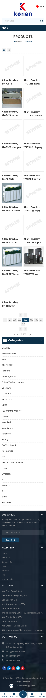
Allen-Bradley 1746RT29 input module (32, 240)
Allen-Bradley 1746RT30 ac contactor (10, 240)
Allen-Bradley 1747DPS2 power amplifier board (33, 113)
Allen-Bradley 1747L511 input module (32, 82)
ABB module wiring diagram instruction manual (22, 630)
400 (36, 320)
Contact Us (7, 562)
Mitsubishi (7, 422)
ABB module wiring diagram (14, 595)
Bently (5, 439)
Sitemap (5, 570)
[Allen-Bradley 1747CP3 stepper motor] (12, 129)
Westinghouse (9, 376)
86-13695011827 (13, 656)
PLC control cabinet (12, 411)
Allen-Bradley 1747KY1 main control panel (10, 113)
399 (31, 320)
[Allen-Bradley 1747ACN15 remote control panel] (12, 161)
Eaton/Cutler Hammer (13, 382)
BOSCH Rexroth (9, 445)
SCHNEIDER (7, 365)
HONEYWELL (7, 399)
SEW (4, 456)
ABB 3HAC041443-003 (12, 591)
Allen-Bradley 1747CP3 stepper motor (11, 145)
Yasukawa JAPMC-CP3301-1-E (15, 604)
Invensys (6, 433)
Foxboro (6, 370)
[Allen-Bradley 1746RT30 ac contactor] (12, 225)
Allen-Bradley (9, 353)
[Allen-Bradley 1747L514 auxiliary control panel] (12, 66)
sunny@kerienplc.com (15, 651)
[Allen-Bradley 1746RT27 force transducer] (12, 256)
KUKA (4, 405)
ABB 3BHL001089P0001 (12, 617)
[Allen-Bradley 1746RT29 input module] (34, 225)
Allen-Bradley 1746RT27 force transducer (10, 272)
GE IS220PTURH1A (9, 621)
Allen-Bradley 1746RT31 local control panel (32, 209)
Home (19, 41)
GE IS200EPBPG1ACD (11, 608)
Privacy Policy (8, 579)
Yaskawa (6, 388)
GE (3, 491)
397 (19, 320)
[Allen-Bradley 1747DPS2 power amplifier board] (34, 98)
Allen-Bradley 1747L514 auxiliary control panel (11, 82)
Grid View (4, 50)
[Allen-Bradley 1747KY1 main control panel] (12, 98)
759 (23, 323)
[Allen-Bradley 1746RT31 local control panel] (34, 193)
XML (3, 575)
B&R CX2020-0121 (9, 599)
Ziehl (4, 496)
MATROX (6, 485)
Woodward (7, 428)
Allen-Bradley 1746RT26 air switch (32, 272)
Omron (5, 416)
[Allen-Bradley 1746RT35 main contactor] (12, 193)
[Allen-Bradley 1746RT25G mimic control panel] (12, 288)
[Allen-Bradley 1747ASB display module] (34, 129)
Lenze (5, 468)
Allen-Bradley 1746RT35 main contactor (11, 208)
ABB (4, 359)
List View (9, 50)
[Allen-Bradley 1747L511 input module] (34, 66)
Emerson (6, 474)
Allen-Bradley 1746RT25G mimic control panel (10, 304)
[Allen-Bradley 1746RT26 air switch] (34, 256)
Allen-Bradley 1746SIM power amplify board (32, 177)
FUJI (4, 479)
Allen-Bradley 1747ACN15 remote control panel (11, 177)
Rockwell (6, 502)
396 (14, 320)
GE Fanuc (6, 393)
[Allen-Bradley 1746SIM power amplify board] (34, 161)
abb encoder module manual (14, 625)
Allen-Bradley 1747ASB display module (33, 145)
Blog (4, 566)
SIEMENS (6, 348)
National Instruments (12, 462)
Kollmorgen (8, 451)
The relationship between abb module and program (23, 612)
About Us (6, 557)
